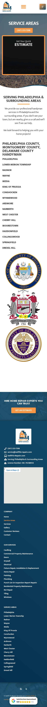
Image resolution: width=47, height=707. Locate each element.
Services (7, 524)
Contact (7, 535)
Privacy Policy (30, 695)
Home (6, 516)
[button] (23, 7)
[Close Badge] (37, 697)
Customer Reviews (11, 531)
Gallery (7, 527)
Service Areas (9, 520)
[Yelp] (26, 689)
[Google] (21, 689)
